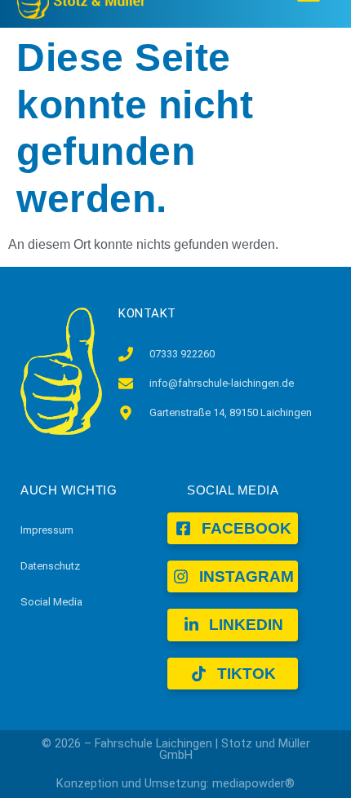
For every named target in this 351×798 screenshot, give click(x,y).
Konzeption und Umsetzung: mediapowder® (175, 784)
